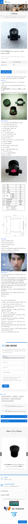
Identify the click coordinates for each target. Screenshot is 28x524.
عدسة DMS (15, 396)
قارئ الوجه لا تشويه (5, 398)
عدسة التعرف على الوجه (6, 396)
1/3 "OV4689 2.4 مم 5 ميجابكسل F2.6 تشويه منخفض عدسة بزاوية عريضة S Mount (14, 465)
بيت (2, 16)
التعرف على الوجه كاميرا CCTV (7, 401)
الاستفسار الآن (22, 522)
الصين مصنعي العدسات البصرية (11, 16)
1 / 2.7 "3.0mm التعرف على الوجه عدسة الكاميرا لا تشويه (13, 357)
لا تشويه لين (21, 396)
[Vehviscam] (7, 2)
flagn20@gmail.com (14, 486)
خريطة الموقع (22, 499)
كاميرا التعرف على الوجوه (15, 398)
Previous (1, 454)
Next (27, 454)
